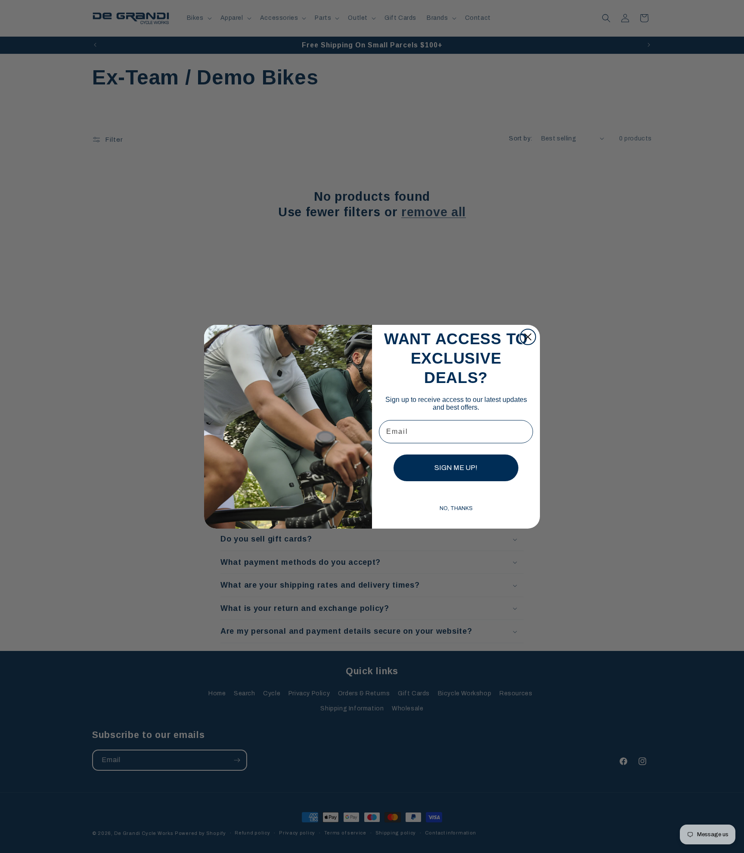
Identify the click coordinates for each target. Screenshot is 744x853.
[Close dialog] (528, 337)
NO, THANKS (456, 508)
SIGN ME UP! (455, 467)
